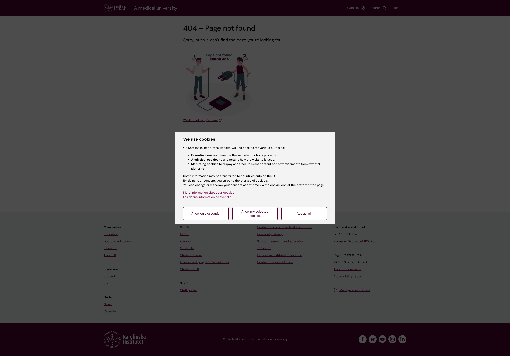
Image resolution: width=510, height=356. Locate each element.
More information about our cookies (208, 193)
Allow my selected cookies (254, 213)
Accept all (304, 213)
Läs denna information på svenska (207, 197)
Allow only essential (205, 213)
